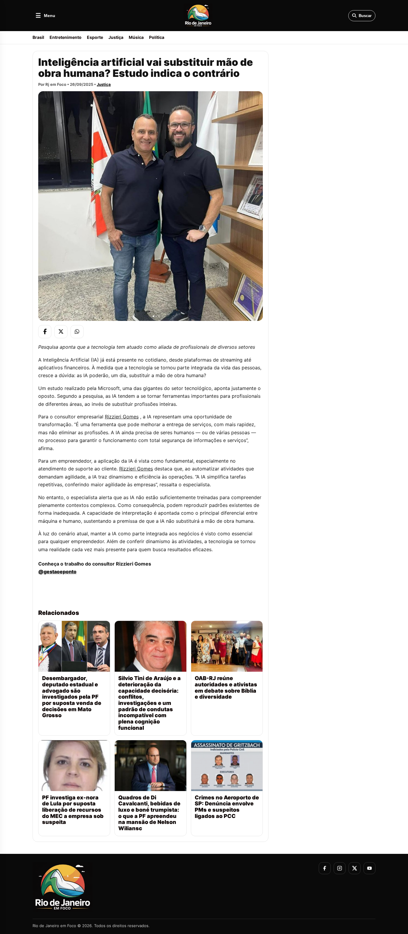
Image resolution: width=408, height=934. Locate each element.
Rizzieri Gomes (122, 417)
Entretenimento (66, 37)
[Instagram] (340, 868)
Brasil (38, 37)
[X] (61, 331)
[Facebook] (44, 331)
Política (156, 37)
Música (136, 37)
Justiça (115, 37)
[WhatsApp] (77, 331)
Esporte (95, 37)
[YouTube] (369, 868)
